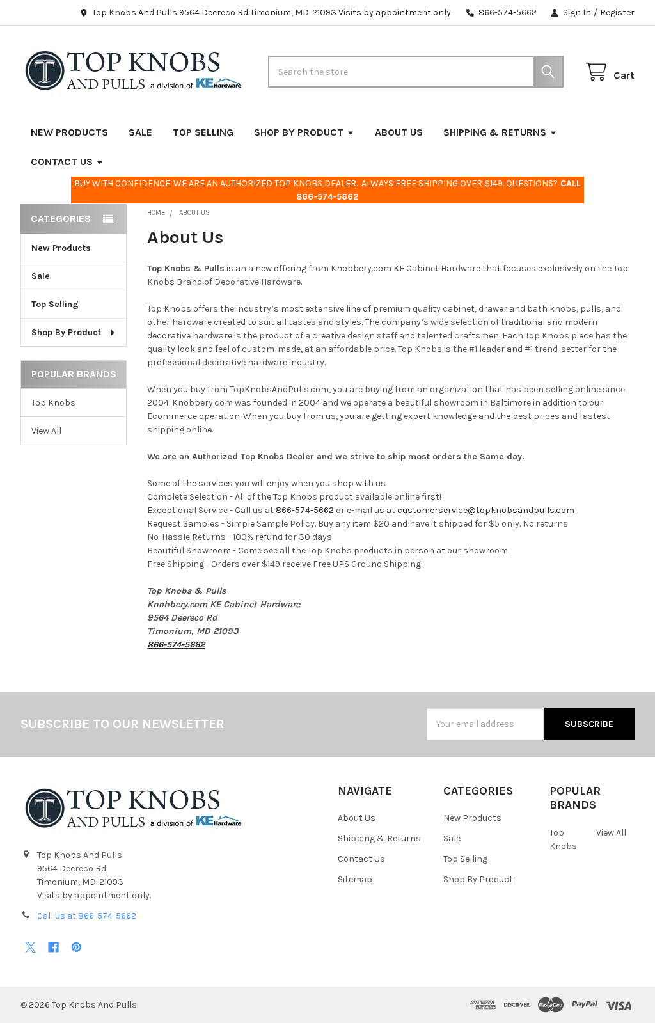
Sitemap (355, 879)
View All (46, 430)
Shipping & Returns (494, 132)
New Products (69, 132)
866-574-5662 (305, 510)
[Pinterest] (76, 947)
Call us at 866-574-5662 (86, 915)
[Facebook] (53, 947)
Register (617, 12)
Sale (140, 132)
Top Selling (203, 132)
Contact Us (62, 161)
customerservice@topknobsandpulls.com (485, 510)
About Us (399, 132)
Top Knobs (53, 402)
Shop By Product (298, 132)
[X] (30, 947)
